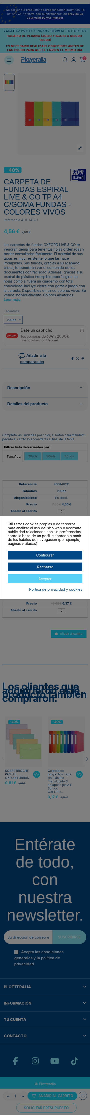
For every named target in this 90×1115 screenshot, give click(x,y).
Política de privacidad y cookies (55, 589)
